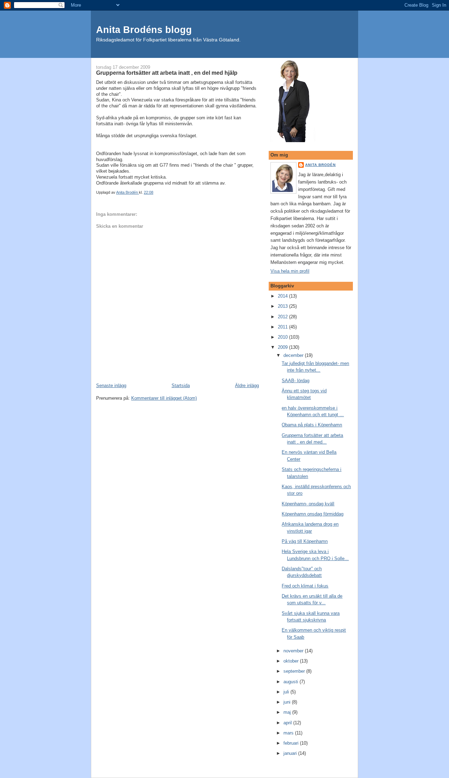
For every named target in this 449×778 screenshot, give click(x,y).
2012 (283, 316)
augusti (291, 681)
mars (289, 733)
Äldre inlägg (247, 385)
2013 (283, 306)
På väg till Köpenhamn (305, 541)
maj (287, 712)
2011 (283, 327)
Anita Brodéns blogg (144, 29)
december (294, 355)
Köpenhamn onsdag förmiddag (312, 514)
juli (286, 691)
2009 (283, 347)
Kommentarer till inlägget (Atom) (164, 398)
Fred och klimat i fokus (305, 586)
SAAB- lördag (295, 380)
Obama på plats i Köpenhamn (312, 424)
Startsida (181, 385)
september (294, 671)
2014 (283, 296)
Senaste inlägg (111, 385)
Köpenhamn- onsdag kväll (308, 503)
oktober (291, 661)
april (288, 722)
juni (287, 702)
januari (290, 753)
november (294, 650)
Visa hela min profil (289, 271)
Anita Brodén (320, 165)
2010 (283, 337)
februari (291, 743)
